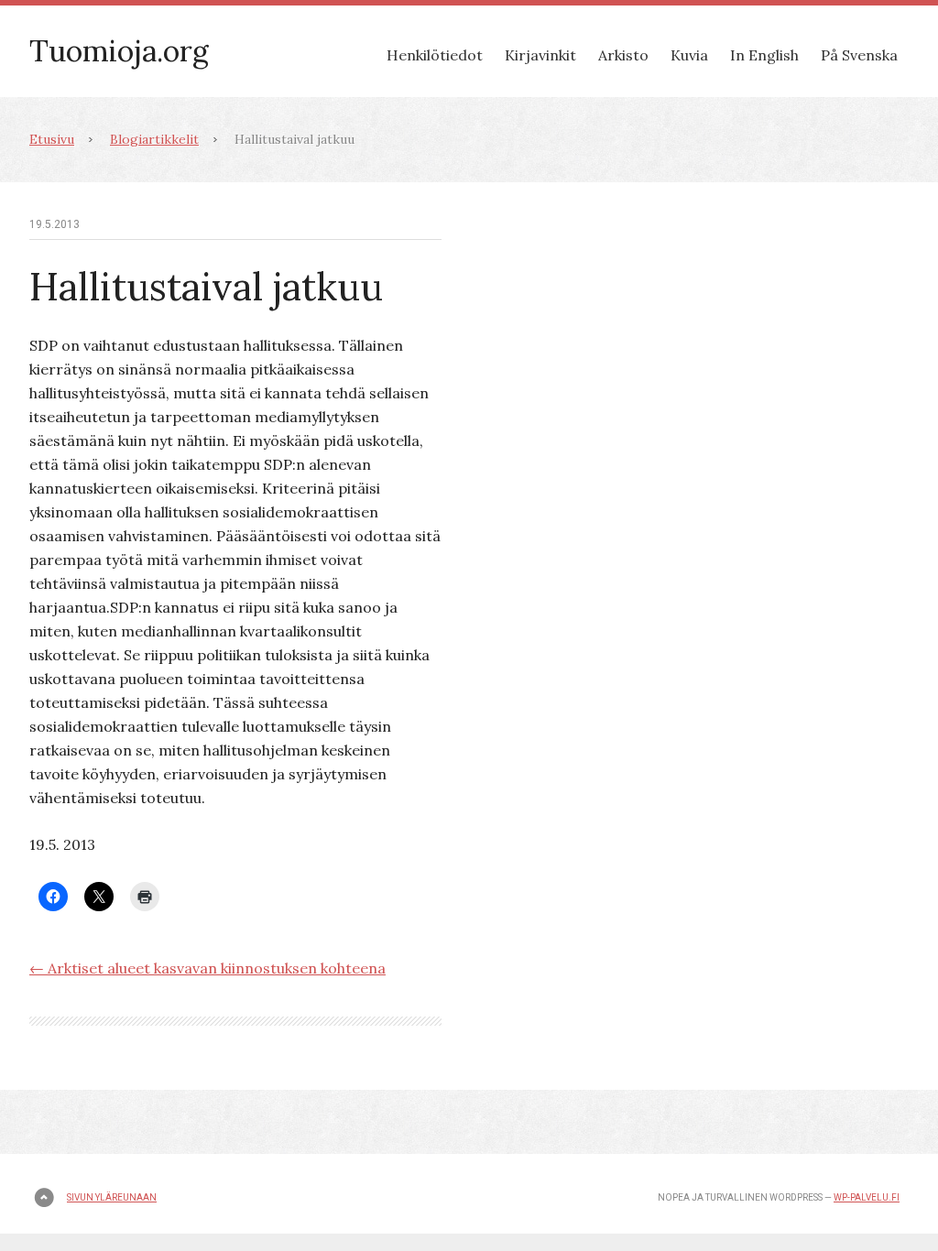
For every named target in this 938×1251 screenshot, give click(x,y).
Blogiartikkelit (154, 139)
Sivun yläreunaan (112, 1197)
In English (764, 55)
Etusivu (51, 139)
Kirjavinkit (540, 55)
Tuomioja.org (119, 51)
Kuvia (689, 55)
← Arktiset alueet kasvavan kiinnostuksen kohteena (207, 968)
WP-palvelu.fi (867, 1197)
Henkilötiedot (435, 55)
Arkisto (623, 55)
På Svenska (859, 55)
